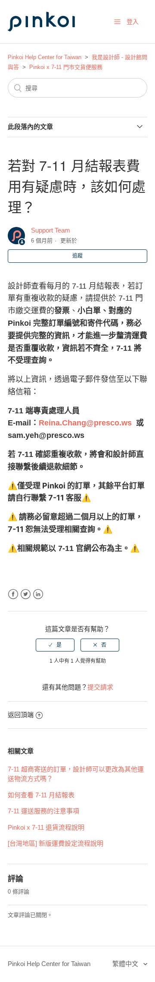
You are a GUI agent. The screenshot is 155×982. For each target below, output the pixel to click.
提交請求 (100, 687)
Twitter (25, 594)
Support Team (50, 230)
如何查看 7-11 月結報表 (41, 795)
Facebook (13, 594)
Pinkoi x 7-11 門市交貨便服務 (65, 67)
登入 (133, 21)
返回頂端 (21, 714)
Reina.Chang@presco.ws (85, 423)
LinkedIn (38, 594)
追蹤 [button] (77, 256)
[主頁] (51, 39)
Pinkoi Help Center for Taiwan (44, 57)
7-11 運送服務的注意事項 (43, 811)
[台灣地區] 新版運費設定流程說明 (55, 843)
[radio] (55, 645)
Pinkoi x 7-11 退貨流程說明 (46, 827)
